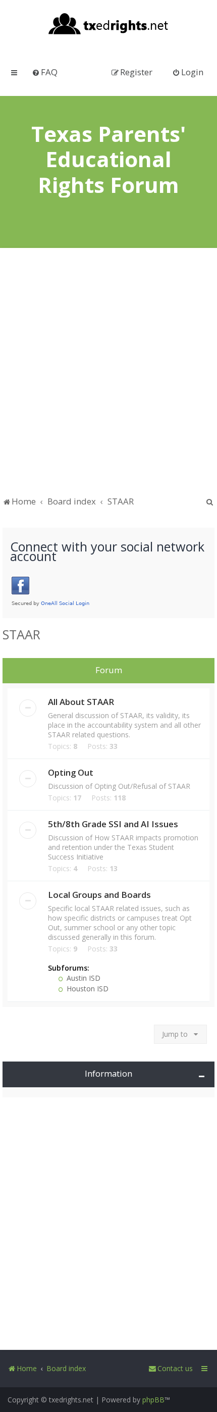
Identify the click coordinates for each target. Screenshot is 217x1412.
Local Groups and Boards (99, 894)
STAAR (21, 634)
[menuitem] (44, 72)
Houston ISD (86, 988)
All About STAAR (81, 702)
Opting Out (70, 772)
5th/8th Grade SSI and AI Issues (113, 824)
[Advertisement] (108, 376)
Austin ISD (82, 978)
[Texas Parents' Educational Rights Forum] (109, 25)
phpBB (153, 1399)
